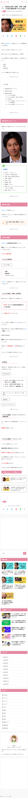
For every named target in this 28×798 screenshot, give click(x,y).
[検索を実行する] (24, 553)
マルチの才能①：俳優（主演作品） (16, 97)
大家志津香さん (7, 43)
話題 (5, 719)
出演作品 (10, 99)
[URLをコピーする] (25, 36)
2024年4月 (5, 666)
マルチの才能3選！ (12, 95)
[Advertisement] (14, 533)
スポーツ (6, 704)
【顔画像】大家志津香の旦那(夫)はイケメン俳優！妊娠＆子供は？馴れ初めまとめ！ (18, 489)
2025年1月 (5, 657)
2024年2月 (5, 672)
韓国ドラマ (6, 722)
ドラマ (5, 707)
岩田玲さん (4, 210)
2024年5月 (5, 663)
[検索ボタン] (22, 2)
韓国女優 (6, 728)
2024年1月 (5, 675)
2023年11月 (6, 681)
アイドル (6, 698)
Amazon (5, 695)
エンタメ (6, 701)
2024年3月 (5, 669)
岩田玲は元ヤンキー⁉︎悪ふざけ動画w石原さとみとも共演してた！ (18, 479)
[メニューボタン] (26, 2)
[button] (3, 36)
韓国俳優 (6, 725)
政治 (5, 716)
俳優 (4, 11)
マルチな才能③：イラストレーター (16, 104)
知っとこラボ (5, 2)
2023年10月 (6, 684)
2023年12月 (6, 678)
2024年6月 (5, 660)
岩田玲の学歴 (8, 91)
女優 (5, 713)
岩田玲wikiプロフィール (11, 88)
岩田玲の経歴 (8, 93)
